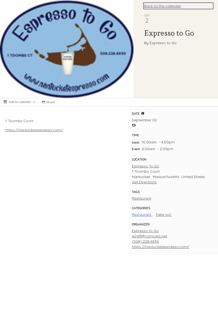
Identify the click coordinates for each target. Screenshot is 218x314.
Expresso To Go (145, 166)
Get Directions (144, 182)
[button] (142, 113)
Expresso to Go (145, 230)
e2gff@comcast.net (149, 236)
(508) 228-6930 (145, 241)
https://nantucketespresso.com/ (34, 129)
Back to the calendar (162, 5)
